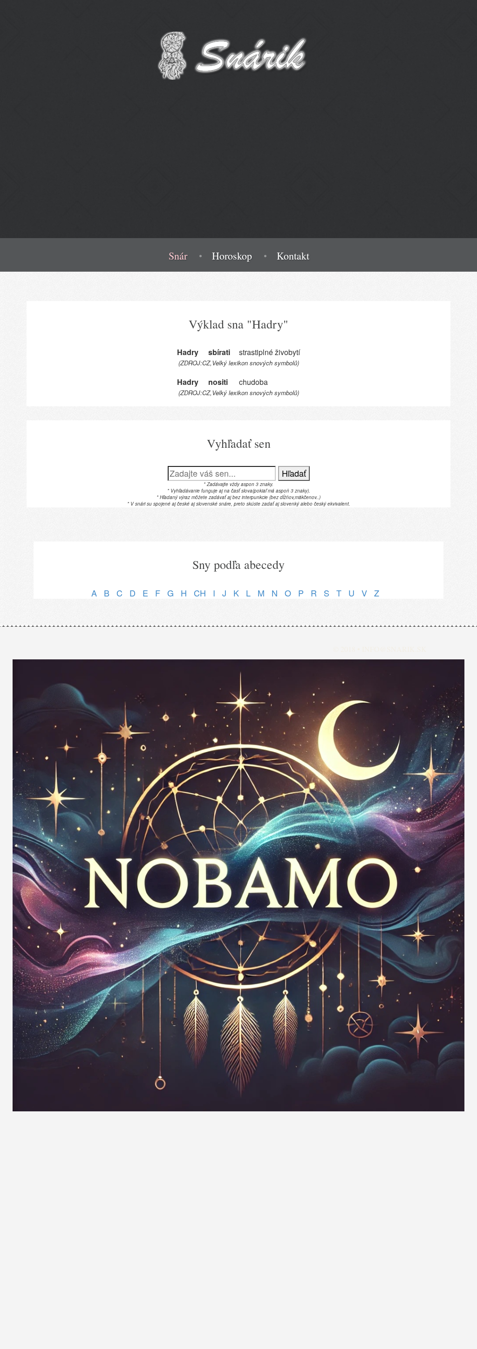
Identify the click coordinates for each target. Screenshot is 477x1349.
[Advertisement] (238, 173)
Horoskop (232, 255)
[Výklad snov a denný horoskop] (238, 885)
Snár (178, 255)
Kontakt (293, 255)
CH (200, 593)
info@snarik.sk (394, 649)
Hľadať (294, 473)
